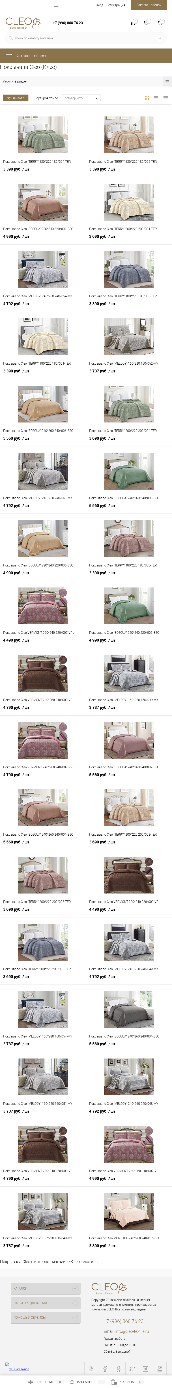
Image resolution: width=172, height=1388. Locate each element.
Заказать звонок (149, 5)
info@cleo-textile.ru (132, 1331)
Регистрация (115, 5)
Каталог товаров (31, 55)
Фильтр (18, 98)
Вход (99, 5)
